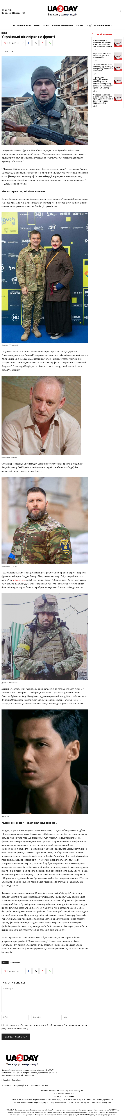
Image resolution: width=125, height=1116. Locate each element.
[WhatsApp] (49, 43)
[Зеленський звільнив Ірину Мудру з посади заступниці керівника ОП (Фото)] (118, 67)
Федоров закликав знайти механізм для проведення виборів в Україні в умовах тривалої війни (103, 99)
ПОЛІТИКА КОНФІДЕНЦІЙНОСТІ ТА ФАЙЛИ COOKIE (25, 1085)
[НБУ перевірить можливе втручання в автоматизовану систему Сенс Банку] (118, 43)
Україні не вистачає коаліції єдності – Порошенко (102, 55)
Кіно (4, 33)
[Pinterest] (42, 43)
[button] (119, 11)
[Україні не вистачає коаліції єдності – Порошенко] (118, 56)
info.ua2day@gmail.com (12, 1080)
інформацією (19, 580)
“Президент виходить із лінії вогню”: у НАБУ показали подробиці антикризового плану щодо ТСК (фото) (102, 83)
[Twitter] (35, 43)
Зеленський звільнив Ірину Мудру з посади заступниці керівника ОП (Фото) (103, 67)
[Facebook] (28, 43)
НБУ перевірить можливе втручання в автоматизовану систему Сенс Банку (102, 43)
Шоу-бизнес (15, 962)
